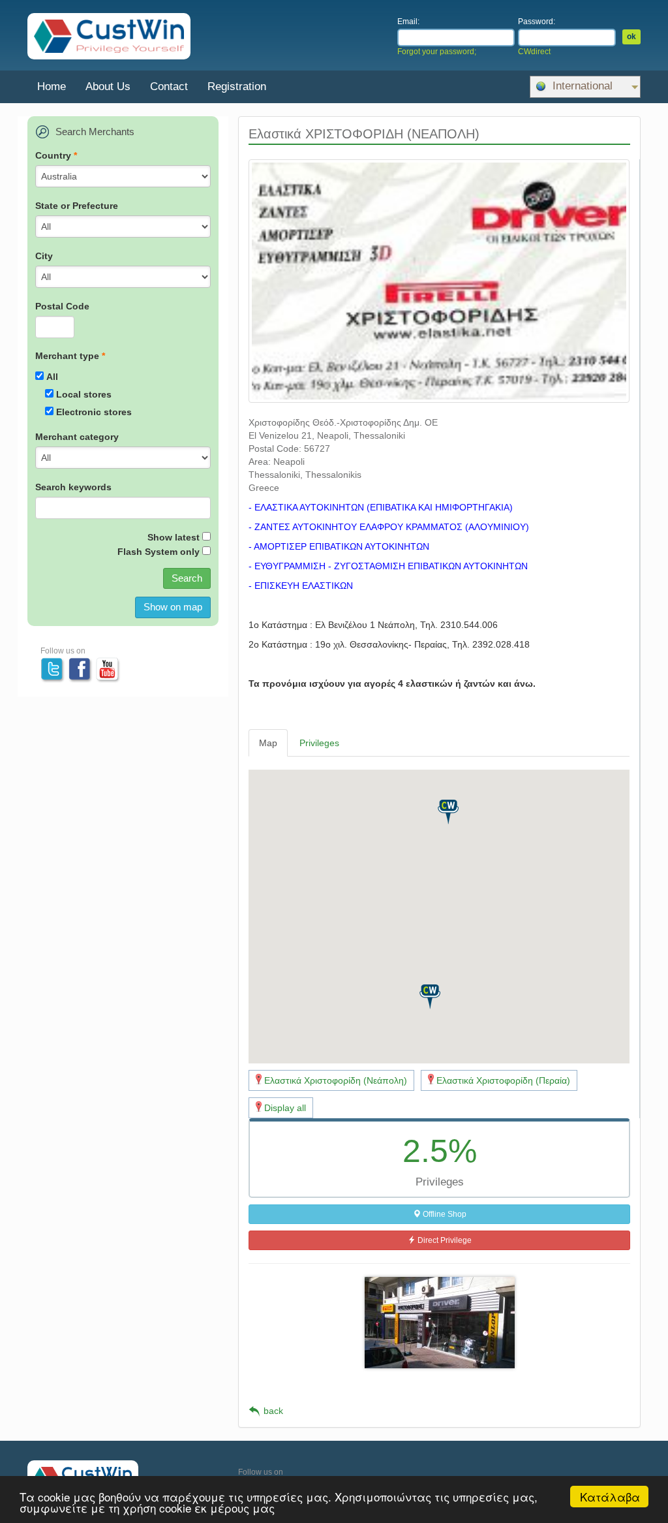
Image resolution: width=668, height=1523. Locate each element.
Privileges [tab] (319, 743)
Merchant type (70, 356)
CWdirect (534, 51)
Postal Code (62, 306)
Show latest (173, 537)
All (52, 376)
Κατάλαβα (610, 1496)
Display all (285, 1108)
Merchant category (77, 437)
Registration (236, 86)
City (44, 256)
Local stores (84, 394)
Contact (169, 86)
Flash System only (158, 551)
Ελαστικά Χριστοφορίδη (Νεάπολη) (335, 1080)
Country (56, 155)
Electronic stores (94, 412)
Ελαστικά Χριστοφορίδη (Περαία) (503, 1080)
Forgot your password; (436, 51)
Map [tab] (268, 743)
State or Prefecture (76, 205)
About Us (107, 86)
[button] (448, 812)
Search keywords (73, 487)
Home (51, 86)
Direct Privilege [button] (444, 1240)
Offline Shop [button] (443, 1214)
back (273, 1410)
